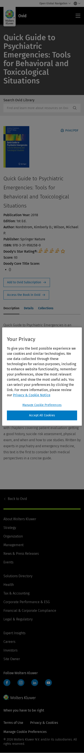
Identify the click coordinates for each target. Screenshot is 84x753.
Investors (10, 650)
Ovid (17, 499)
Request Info (27, 282)
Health (8, 585)
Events (8, 562)
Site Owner (11, 659)
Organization (13, 536)
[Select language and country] (76, 3)
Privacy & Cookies (44, 723)
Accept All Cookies (42, 415)
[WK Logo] (19, 697)
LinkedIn (34, 682)
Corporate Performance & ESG (26, 602)
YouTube (48, 682)
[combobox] (37, 108)
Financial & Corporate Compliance (29, 611)
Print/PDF (71, 130)
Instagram (20, 682)
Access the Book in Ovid (26, 295)
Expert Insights (14, 633)
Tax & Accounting (16, 593)
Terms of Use (13, 723)
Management (13, 545)
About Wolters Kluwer (19, 519)
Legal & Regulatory (18, 619)
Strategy (9, 528)
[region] (42, 376)
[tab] (11, 308)
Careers (9, 642)
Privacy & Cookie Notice (31, 395)
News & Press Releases (21, 554)
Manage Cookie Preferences (42, 405)
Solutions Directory (17, 576)
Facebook (6, 682)
